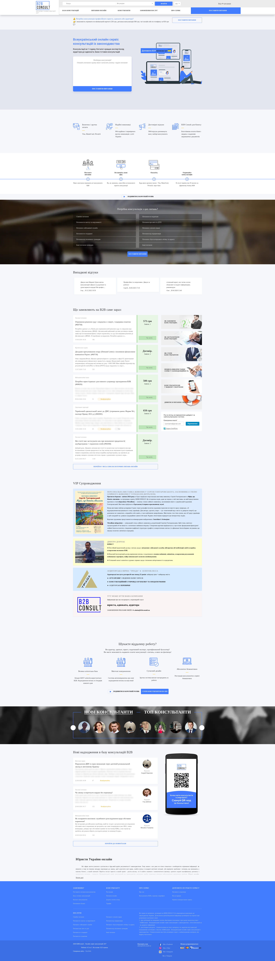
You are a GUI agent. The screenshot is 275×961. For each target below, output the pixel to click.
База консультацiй (70, 10)
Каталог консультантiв (80, 900)
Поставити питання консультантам (84, 892)
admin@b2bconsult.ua (144, 946)
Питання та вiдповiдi (179, 892)
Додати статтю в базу (113, 900)
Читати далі (79, 877)
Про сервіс (176, 10)
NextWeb (88, 951)
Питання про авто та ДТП (151, 222)
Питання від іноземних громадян (88, 239)
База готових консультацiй (81, 896)
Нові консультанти (108, 712)
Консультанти (124, 10)
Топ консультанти (167, 712)
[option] (137, 22)
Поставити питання (187, 20)
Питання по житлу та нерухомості (88, 222)
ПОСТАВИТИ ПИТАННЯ (137, 254)
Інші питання (147, 245)
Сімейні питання (82, 217)
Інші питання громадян (84, 245)
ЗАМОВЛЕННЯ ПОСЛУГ (149, 10)
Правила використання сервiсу (182, 900)
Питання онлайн (98, 10)
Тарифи (108, 903)
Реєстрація (109, 892)
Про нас (141, 892)
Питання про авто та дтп (81, 928)
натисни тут (161, 51)
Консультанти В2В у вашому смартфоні (152, 896)
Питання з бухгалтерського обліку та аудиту (158, 239)
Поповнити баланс (79, 903)
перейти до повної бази (115, 843)
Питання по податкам (150, 217)
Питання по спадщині (84, 234)
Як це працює (176, 896)
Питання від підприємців (151, 234)
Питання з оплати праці (151, 228)
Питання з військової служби (87, 228)
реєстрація (227, 3)
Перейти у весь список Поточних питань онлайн (115, 466)
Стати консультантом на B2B (154, 691)
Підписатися (192, 424)
